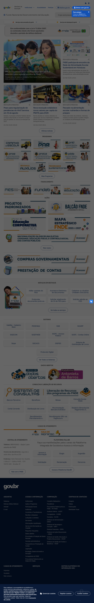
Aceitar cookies (82, 593)
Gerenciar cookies (49, 593)
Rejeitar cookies (66, 593)
